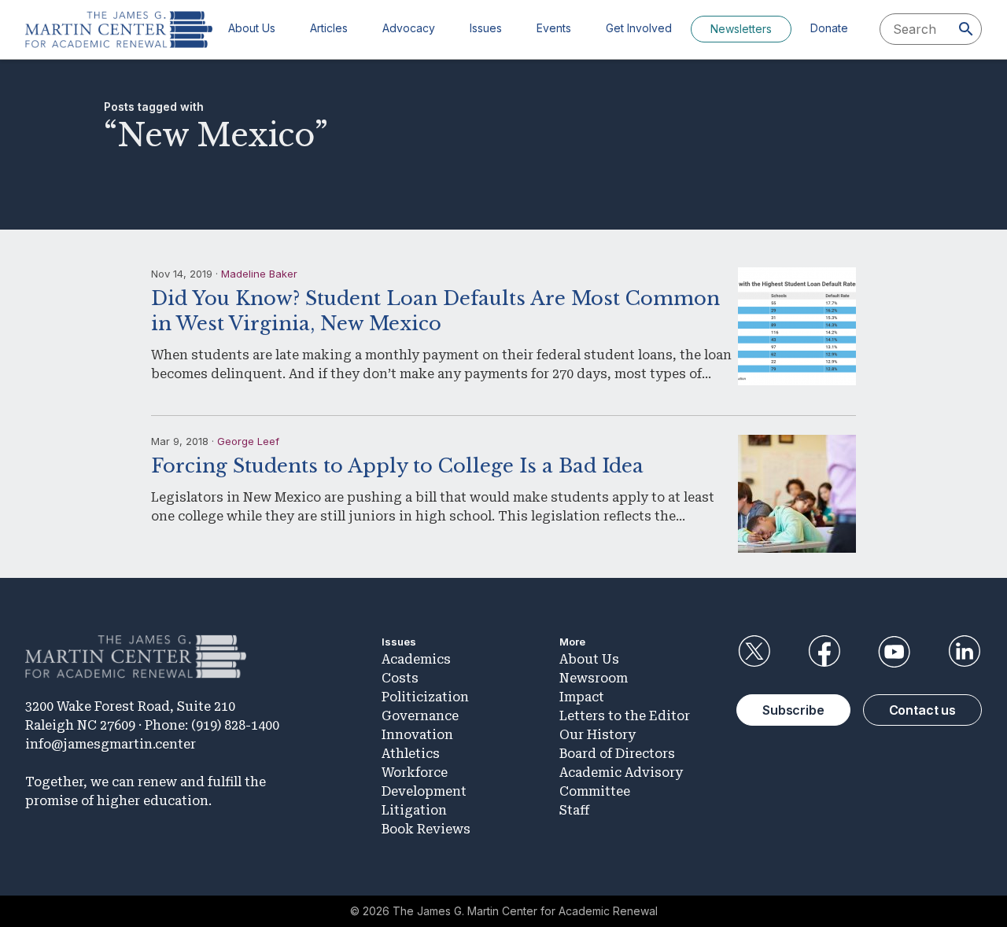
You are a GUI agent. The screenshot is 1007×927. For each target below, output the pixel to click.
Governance (420, 715)
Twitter (753, 652)
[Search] (966, 29)
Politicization (425, 697)
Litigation (414, 810)
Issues (486, 28)
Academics (416, 659)
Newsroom (593, 678)
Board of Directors (617, 753)
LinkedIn (964, 652)
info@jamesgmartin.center (110, 744)
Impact (581, 697)
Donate (829, 28)
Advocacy (408, 28)
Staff (574, 810)
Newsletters (741, 28)
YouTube (894, 652)
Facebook (823, 652)
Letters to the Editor (624, 715)
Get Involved (639, 28)
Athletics (411, 753)
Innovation (417, 734)
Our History (597, 734)
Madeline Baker (259, 273)
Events (554, 28)
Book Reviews (426, 829)
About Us (251, 28)
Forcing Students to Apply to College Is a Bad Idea (397, 465)
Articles (329, 28)
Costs (400, 678)
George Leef (248, 441)
